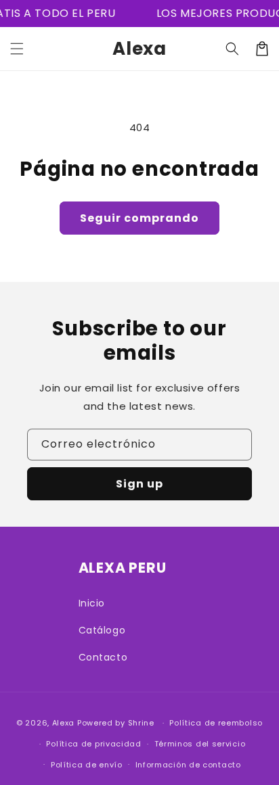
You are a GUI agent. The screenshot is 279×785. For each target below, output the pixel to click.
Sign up (139, 484)
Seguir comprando (139, 218)
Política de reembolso (216, 722)
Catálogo (102, 630)
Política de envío (87, 764)
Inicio (92, 603)
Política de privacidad (93, 743)
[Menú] (17, 49)
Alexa (63, 722)
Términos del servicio (200, 743)
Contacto (103, 657)
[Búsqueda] (232, 49)
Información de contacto (188, 764)
